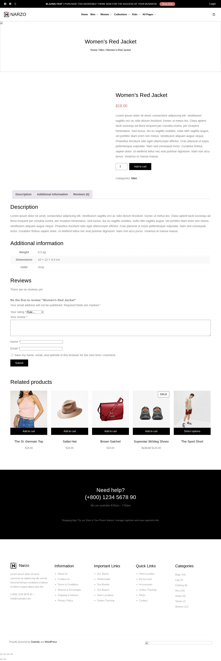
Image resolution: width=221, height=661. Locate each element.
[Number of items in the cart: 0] (214, 14)
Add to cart (140, 166)
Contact (143, 600)
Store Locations (105, 595)
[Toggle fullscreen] (4, 654)
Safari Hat (70, 441)
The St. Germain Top (28, 441)
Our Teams (103, 573)
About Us (63, 573)
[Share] (8, 654)
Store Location (146, 573)
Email (15, 348)
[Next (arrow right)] (4, 659)
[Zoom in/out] (1, 654)
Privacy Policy (65, 600)
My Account (145, 579)
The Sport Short (192, 441)
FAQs (142, 595)
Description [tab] (24, 194)
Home (93, 50)
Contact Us (64, 579)
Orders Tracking (105, 600)
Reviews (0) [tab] (81, 194)
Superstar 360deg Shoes (151, 441)
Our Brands (103, 584)
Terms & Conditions (68, 584)
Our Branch (103, 589)
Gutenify (35, 641)
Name (15, 341)
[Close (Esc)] (11, 654)
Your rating (18, 312)
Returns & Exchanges (69, 589)
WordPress (51, 641)
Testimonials (103, 579)
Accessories (145, 584)
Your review (18, 317)
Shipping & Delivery (68, 595)
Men (101, 50)
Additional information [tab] (52, 194)
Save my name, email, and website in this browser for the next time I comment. (65, 355)
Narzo (18, 14)
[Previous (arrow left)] (1, 659)
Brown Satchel (110, 441)
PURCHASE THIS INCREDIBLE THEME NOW (79, 4)
